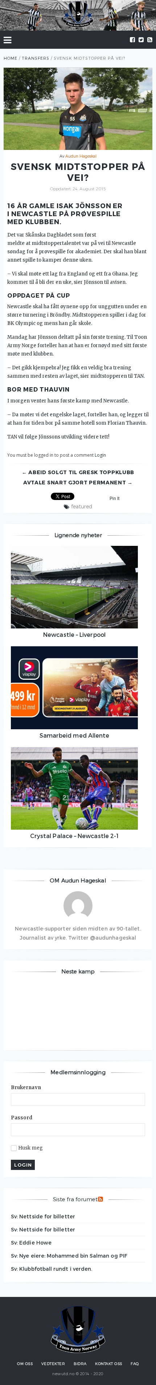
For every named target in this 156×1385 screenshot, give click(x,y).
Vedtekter (53, 1363)
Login (100, 455)
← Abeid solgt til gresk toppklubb (78, 472)
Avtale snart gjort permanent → (78, 482)
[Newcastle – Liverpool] (74, 587)
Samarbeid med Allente (75, 735)
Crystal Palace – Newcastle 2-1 (74, 835)
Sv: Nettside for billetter (43, 1216)
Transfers (35, 58)
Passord (22, 1118)
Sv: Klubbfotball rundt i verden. (51, 1269)
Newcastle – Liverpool (74, 634)
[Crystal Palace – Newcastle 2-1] (74, 788)
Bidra (80, 1363)
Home (10, 58)
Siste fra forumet (75, 1199)
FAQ (135, 1363)
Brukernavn (26, 1087)
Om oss (25, 1363)
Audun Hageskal (81, 156)
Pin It (114, 498)
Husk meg (30, 1148)
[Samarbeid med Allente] (74, 687)
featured (81, 506)
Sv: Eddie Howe (31, 1242)
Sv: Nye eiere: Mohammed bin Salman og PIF (69, 1256)
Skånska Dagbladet (48, 235)
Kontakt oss (108, 1363)
